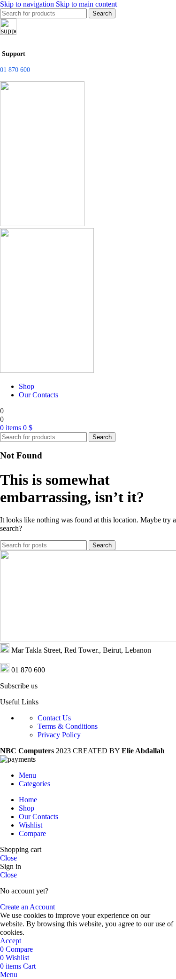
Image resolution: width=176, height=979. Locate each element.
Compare (32, 833)
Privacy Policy (59, 735)
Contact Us (54, 718)
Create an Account (27, 907)
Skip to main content (86, 4)
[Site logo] (42, 224)
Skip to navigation (28, 4)
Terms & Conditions (68, 726)
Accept (10, 941)
